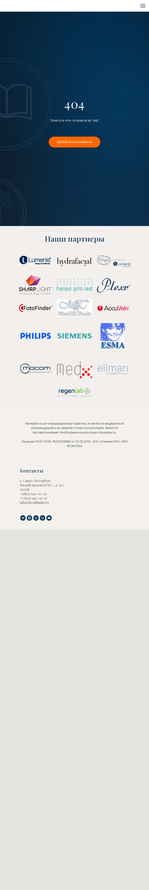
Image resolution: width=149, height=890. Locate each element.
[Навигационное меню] (142, 6)
